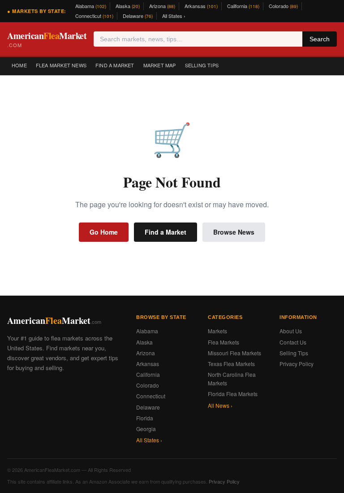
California (243, 5)
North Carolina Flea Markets (232, 379)
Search (320, 39)
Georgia (146, 428)
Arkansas (201, 5)
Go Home (104, 231)
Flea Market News (61, 65)
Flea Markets (223, 342)
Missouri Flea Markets (234, 353)
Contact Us (293, 342)
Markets (217, 331)
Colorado (283, 5)
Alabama (90, 5)
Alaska (128, 5)
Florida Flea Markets (233, 393)
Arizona (162, 5)
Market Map (159, 65)
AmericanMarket (46, 38)
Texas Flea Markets (231, 363)
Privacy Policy (297, 363)
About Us (291, 331)
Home (19, 65)
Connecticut (94, 15)
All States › (173, 15)
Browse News (233, 231)
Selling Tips (202, 65)
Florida (144, 418)
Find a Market (114, 65)
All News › (220, 405)
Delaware (138, 15)
